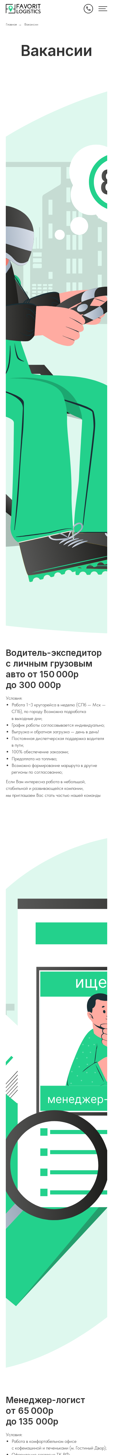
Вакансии (31, 24)
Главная (11, 24)
